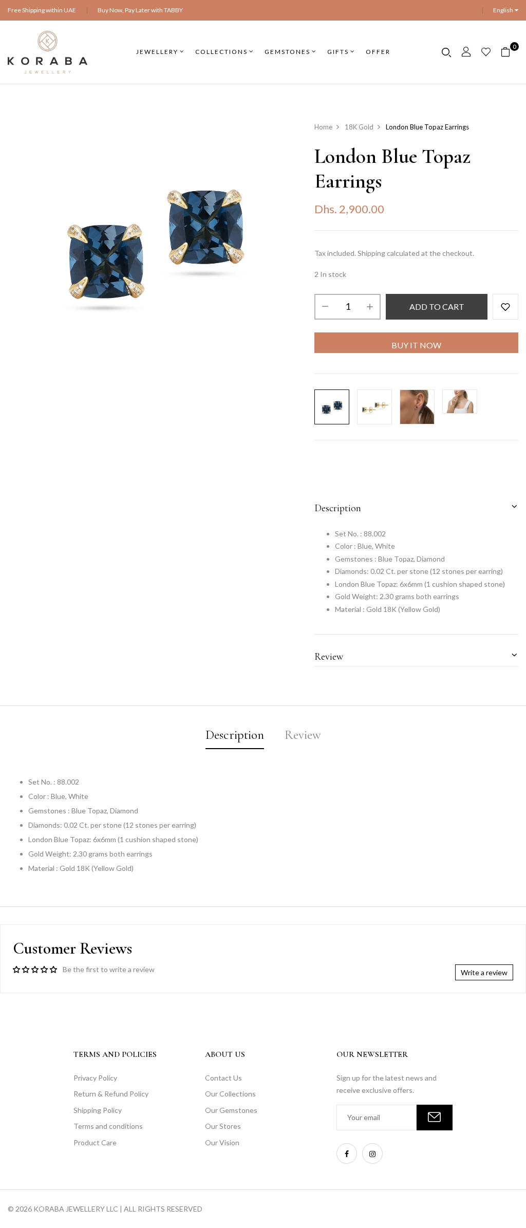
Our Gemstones (231, 1110)
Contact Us (223, 1077)
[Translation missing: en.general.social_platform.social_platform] (346, 1153)
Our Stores (223, 1126)
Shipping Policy (97, 1110)
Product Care (95, 1142)
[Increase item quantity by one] (370, 307)
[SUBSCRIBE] (435, 1117)
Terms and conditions (108, 1126)
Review (328, 656)
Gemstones (287, 51)
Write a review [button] (484, 972)
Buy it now (416, 345)
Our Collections (230, 1093)
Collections (221, 51)
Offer (378, 51)
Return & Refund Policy (110, 1093)
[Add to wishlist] (505, 307)
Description (337, 508)
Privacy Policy (95, 1077)
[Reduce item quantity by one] (325, 307)
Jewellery (157, 51)
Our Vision (222, 1142)
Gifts (338, 51)
